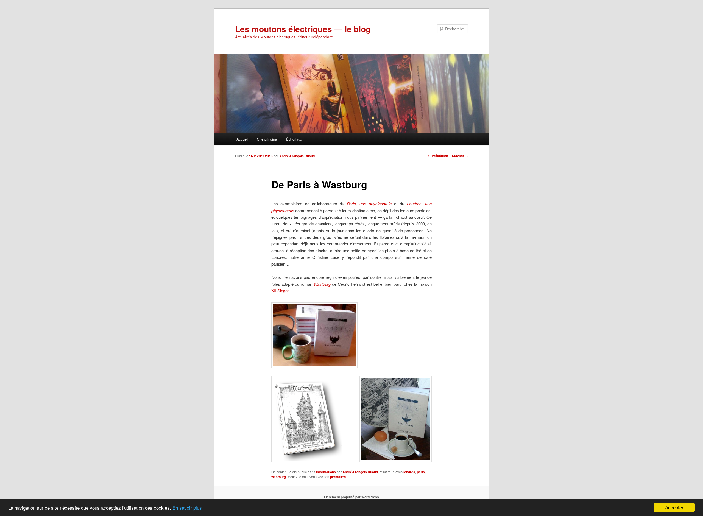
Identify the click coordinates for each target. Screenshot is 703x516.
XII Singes (280, 290)
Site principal (267, 139)
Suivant (460, 155)
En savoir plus (187, 507)
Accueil (242, 139)
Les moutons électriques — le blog (303, 29)
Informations (326, 471)
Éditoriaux (294, 139)
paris (421, 471)
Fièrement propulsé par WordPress (351, 496)
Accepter (674, 507)
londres (409, 471)
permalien (338, 476)
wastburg (278, 476)
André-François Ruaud (297, 155)
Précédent (438, 155)
